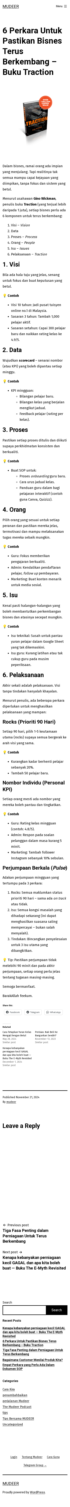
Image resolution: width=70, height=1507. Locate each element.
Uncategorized (13, 1424)
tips (5, 1413)
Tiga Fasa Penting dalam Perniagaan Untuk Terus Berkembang (33, 1352)
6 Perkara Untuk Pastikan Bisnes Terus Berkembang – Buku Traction (29, 1343)
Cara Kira (9, 1389)
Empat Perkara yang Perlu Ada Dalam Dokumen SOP (29, 1367)
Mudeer (11, 6)
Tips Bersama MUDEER (18, 1418)
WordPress (37, 1492)
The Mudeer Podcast (17, 1407)
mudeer (11, 1101)
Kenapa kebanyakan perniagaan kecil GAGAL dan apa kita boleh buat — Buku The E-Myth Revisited (34, 1332)
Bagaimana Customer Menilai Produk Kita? (33, 1360)
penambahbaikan (15, 1395)
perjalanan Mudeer (16, 1401)
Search (7, 1302)
